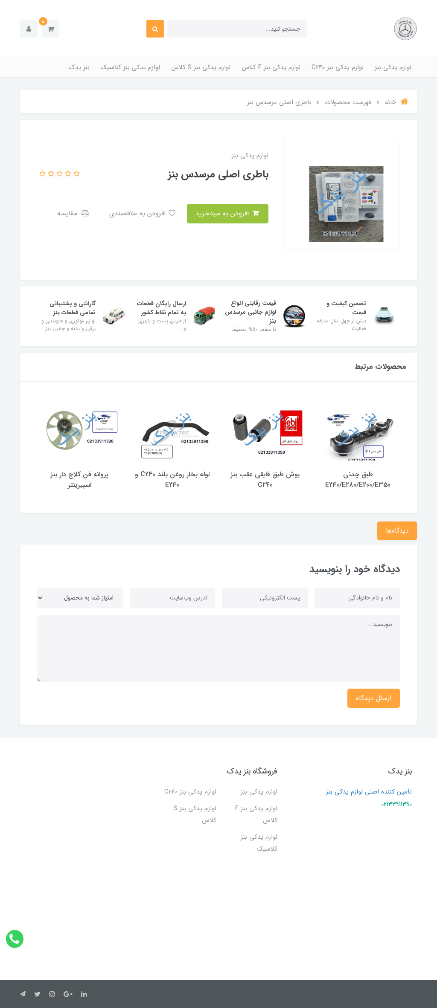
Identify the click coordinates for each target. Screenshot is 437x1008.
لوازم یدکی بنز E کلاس (271, 67)
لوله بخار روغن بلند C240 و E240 (172, 479)
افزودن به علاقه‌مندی (138, 213)
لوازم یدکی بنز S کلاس (200, 67)
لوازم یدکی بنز (393, 67)
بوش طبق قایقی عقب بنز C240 (265, 479)
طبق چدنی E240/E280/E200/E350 (357, 479)
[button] (50, 29)
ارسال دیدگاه (373, 698)
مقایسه (68, 213)
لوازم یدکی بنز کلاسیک (130, 67)
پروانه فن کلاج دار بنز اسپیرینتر (79, 479)
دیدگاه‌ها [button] (397, 531)
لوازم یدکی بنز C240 (338, 67)
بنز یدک (79, 67)
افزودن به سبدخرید (223, 213)
